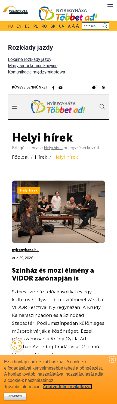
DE (27, 26)
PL (35, 26)
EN (19, 26)
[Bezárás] (112, 359)
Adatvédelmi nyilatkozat (67, 386)
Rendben (15, 396)
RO (44, 26)
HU (10, 26)
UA (61, 26)
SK (53, 26)
